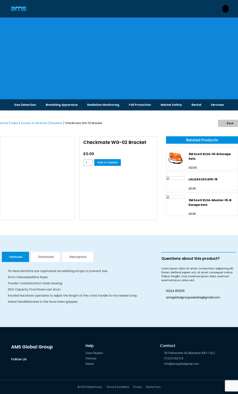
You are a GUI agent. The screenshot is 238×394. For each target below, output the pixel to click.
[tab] (15, 257)
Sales (14, 123)
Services (217, 105)
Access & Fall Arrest (34, 123)
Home (4, 123)
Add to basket (107, 162)
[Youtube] (13, 367)
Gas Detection (25, 105)
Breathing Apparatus (62, 105)
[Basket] (225, 9)
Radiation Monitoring (103, 105)
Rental (196, 105)
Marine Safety (171, 105)
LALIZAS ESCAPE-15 (203, 179)
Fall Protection (140, 105)
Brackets (56, 123)
